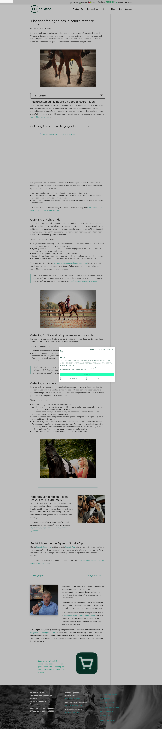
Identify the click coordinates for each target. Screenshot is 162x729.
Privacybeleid (94, 349)
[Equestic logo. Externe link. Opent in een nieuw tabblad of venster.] (61, 351)
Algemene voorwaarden (106, 349)
